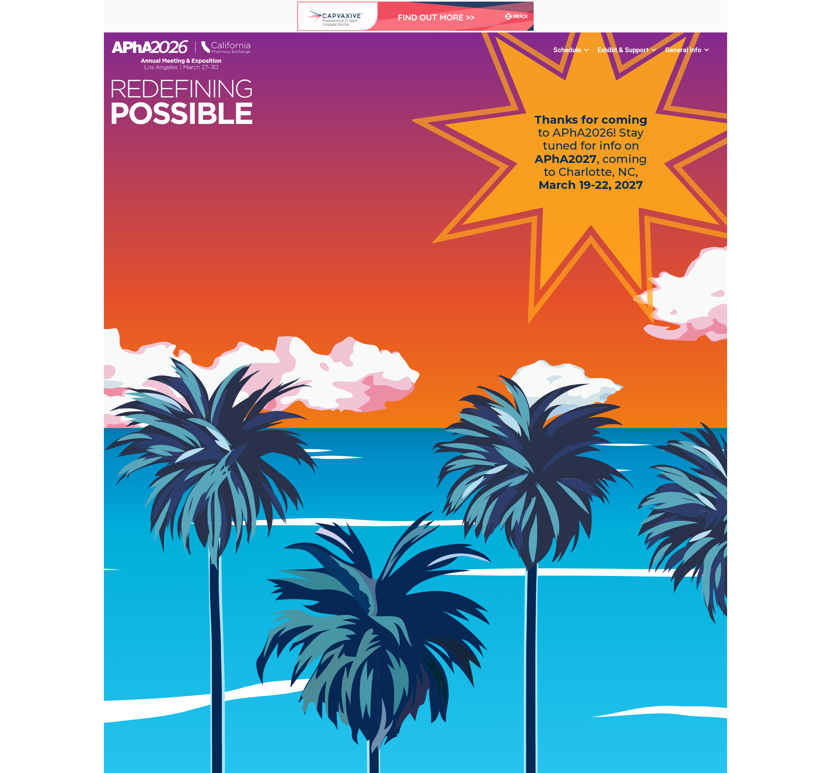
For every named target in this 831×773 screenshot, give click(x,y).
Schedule (567, 50)
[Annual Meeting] (208, 55)
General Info (683, 50)
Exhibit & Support (623, 50)
